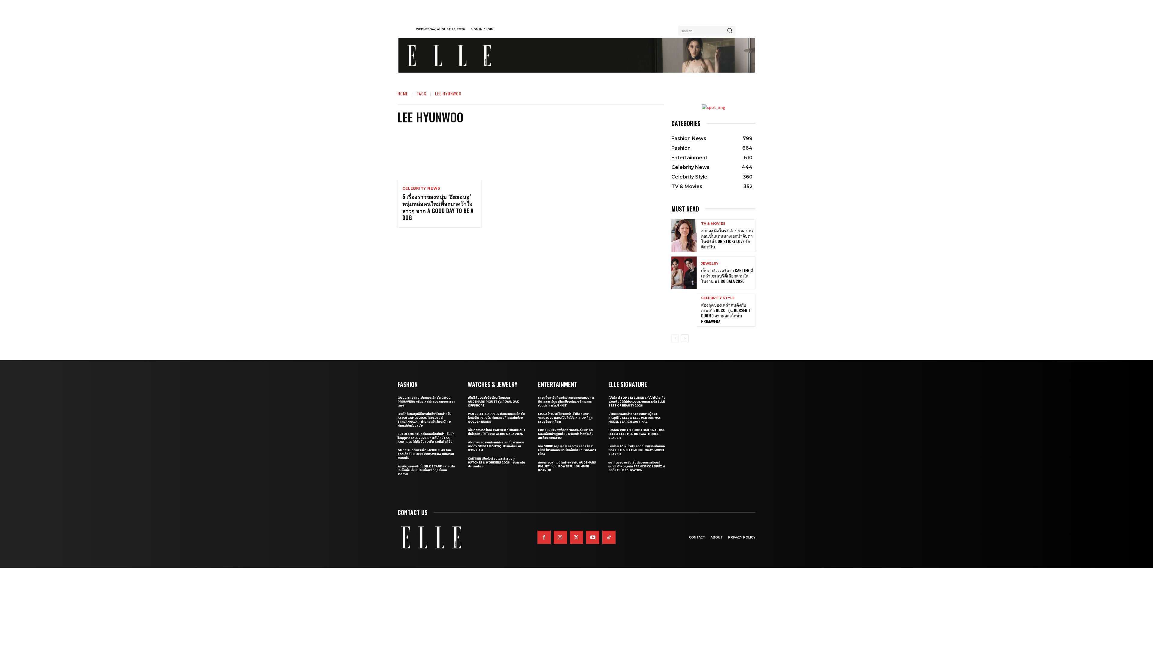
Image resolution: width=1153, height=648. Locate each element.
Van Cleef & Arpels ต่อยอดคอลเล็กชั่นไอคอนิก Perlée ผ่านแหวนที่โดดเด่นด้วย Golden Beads (496, 418)
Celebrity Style (718, 298)
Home (403, 93)
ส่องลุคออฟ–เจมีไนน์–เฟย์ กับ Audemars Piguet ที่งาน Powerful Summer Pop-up (567, 466)
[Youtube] (592, 537)
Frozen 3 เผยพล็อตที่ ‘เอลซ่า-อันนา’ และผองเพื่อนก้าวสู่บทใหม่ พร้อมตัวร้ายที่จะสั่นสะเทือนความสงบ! (566, 434)
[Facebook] (544, 537)
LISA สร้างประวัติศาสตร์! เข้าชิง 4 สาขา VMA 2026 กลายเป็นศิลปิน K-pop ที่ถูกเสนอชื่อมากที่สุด (565, 418)
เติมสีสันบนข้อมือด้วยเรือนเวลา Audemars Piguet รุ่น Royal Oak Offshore (493, 401)
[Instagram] (560, 537)
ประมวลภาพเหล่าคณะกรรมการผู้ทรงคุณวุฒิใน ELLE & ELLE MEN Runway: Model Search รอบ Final (634, 418)
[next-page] (684, 338)
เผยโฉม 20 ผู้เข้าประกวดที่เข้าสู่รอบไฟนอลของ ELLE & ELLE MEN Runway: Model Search (636, 450)
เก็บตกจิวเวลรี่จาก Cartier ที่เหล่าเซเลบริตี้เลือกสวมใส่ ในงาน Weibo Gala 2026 (727, 275)
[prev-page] (675, 338)
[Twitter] (576, 537)
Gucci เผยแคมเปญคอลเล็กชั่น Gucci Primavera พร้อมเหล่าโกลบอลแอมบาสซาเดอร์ (426, 401)
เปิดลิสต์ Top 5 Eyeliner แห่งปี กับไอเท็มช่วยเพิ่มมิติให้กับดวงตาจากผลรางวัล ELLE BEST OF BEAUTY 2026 (637, 401)
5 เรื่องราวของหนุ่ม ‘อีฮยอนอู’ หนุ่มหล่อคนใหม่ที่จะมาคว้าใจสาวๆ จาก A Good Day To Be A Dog (438, 207)
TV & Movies (713, 223)
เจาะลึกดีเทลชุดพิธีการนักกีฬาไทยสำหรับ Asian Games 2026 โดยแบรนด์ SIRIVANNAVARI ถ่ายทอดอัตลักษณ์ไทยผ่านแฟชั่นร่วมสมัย (424, 420)
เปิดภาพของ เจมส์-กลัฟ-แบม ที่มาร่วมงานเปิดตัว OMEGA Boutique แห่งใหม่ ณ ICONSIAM (496, 446)
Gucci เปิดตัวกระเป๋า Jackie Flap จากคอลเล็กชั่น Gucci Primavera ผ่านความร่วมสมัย (426, 454)
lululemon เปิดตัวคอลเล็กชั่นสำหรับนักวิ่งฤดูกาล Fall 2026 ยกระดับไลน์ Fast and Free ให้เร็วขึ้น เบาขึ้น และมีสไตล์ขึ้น (426, 438)
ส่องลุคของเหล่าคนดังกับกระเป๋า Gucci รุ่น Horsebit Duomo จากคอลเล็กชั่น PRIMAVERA (726, 313)
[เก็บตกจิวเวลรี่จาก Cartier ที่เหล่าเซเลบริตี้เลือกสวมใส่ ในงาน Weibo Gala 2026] (684, 272)
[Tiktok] (609, 537)
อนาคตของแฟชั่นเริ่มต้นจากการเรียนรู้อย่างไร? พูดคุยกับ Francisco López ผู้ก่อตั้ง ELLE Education (636, 466)
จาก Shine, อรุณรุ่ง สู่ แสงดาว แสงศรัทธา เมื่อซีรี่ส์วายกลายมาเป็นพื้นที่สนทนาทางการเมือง (567, 450)
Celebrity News (421, 188)
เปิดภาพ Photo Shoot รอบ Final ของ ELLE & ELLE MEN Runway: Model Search (636, 434)
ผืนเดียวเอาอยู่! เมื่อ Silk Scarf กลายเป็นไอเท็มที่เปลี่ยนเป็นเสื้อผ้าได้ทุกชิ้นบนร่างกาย (426, 470)
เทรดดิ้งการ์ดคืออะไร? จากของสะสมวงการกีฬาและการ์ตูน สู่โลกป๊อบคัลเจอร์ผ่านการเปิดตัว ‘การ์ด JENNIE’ (566, 401)
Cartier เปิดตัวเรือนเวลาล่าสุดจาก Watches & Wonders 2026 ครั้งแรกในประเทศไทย (496, 462)
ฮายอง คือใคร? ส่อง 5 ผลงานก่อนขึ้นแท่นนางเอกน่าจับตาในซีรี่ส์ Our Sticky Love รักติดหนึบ (727, 238)
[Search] (729, 31)
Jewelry (710, 263)
